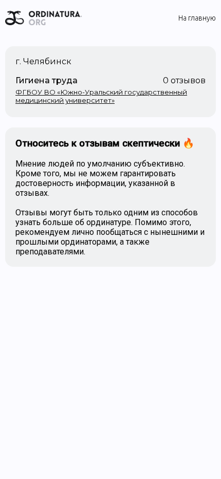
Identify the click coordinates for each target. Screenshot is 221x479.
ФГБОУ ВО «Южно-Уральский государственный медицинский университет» (101, 96)
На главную (197, 18)
